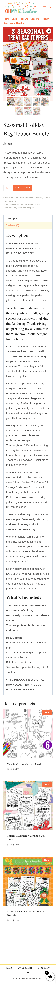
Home (6, 19)
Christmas (19, 198)
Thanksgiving (9, 201)
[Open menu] (44, 7)
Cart (28, 972)
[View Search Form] (51, 7)
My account (25, 968)
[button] (48, 31)
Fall (21, 204)
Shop (14, 19)
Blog (9, 968)
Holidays (23, 19)
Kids (48, 198)
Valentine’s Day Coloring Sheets (24, 763)
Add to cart (22, 188)
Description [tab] (12, 218)
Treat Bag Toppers (25, 208)
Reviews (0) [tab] (12, 225)
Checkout (43, 968)
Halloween (30, 198)
